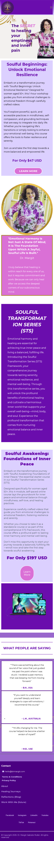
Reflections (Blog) (11, 797)
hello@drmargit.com (15, 771)
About (4, 786)
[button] (51, 7)
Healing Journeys (10, 791)
